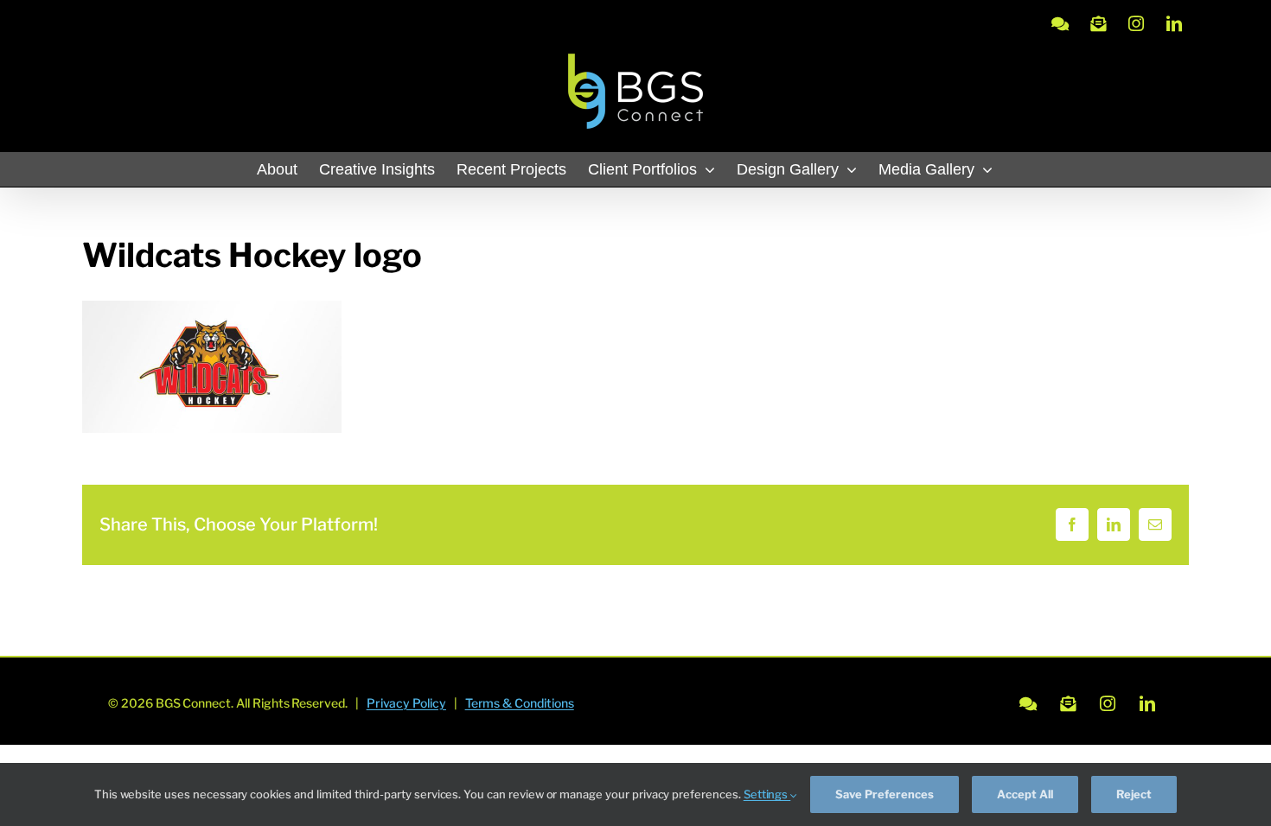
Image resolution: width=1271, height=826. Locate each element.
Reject (1134, 794)
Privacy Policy (406, 703)
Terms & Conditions (519, 703)
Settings (767, 794)
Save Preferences (884, 794)
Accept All (1025, 794)
